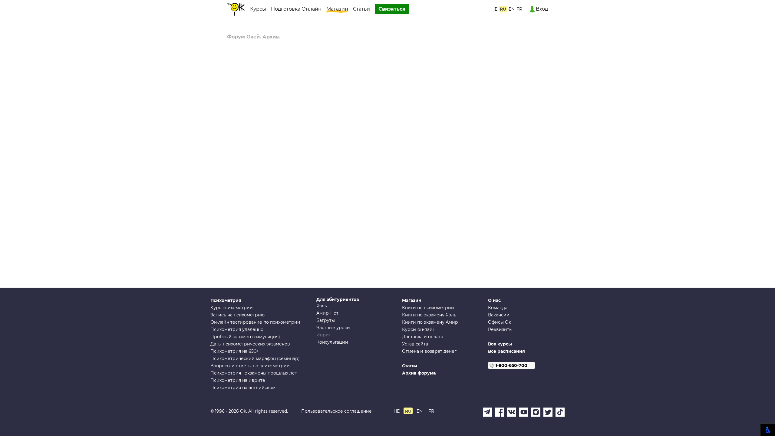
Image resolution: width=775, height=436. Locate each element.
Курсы (258, 9)
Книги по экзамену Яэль (429, 315)
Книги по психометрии (428, 307)
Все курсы (500, 344)
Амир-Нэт (327, 313)
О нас (494, 300)
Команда (497, 307)
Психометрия (225, 300)
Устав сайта (415, 344)
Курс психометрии (231, 307)
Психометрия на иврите (237, 380)
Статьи (361, 9)
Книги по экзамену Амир (430, 322)
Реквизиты (500, 329)
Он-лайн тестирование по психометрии (255, 322)
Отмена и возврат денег (429, 351)
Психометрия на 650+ (234, 351)
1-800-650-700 (511, 365)
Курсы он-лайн (418, 329)
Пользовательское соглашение (336, 411)
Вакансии (499, 315)
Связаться (391, 9)
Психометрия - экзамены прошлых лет (253, 373)
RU (503, 9)
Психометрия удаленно (236, 329)
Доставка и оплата (422, 336)
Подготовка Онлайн (296, 9)
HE (494, 9)
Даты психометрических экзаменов (250, 344)
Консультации (332, 342)
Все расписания (506, 351)
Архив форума (419, 373)
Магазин (337, 9)
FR (519, 9)
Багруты (325, 320)
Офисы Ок (499, 322)
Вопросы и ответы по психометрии (250, 365)
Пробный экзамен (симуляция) (245, 336)
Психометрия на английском (242, 387)
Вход (541, 9)
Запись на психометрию (237, 315)
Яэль (321, 306)
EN (512, 9)
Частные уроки (333, 327)
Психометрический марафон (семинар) (255, 358)
